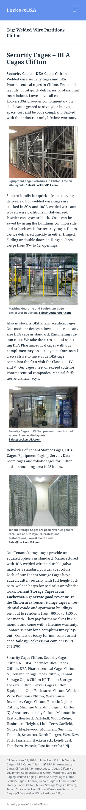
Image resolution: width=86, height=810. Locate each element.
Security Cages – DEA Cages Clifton (38, 58)
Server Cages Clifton (52, 781)
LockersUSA (21, 10)
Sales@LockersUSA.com (42, 185)
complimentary (20, 350)
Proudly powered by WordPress (27, 804)
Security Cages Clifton (60, 777)
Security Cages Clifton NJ (22, 781)
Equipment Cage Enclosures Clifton (29, 773)
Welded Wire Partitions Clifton (45, 793)
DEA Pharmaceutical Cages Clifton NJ (48, 768)
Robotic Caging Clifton (31, 777)
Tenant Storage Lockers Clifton (26, 789)
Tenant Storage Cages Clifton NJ (56, 785)
